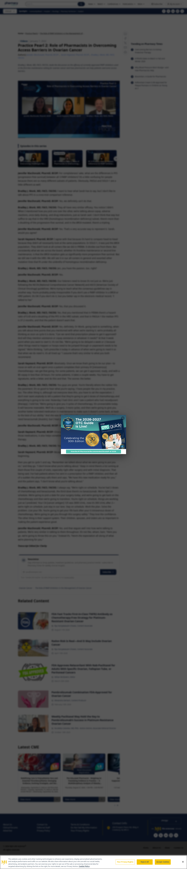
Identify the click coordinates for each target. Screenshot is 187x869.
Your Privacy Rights (125, 862)
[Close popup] (123, 418)
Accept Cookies (162, 862)
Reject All (145, 862)
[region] (93, 862)
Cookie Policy (84, 866)
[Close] (183, 862)
